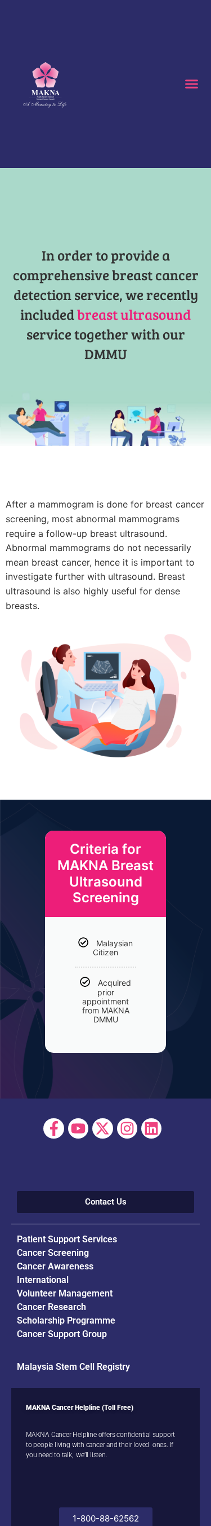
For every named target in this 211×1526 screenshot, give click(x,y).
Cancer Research (51, 1307)
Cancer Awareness (55, 1266)
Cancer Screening (53, 1252)
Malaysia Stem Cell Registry (73, 1366)
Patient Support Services (67, 1239)
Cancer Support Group (62, 1334)
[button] (191, 84)
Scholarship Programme (66, 1320)
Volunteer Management (65, 1293)
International (43, 1279)
